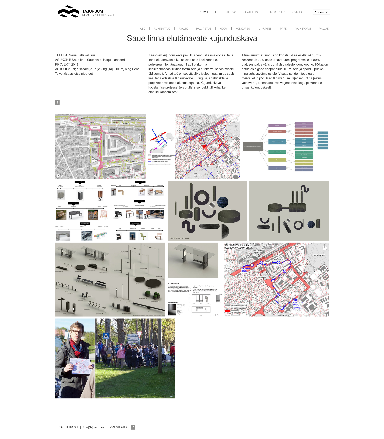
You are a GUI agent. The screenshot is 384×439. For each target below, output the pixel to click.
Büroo (231, 12)
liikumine (265, 28)
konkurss (243, 28)
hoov (223, 28)
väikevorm (303, 28)
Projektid (209, 12)
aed (142, 28)
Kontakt (299, 12)
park (283, 28)
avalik (183, 28)
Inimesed (277, 12)
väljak (324, 28)
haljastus (203, 28)
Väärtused (253, 12)
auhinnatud (162, 28)
